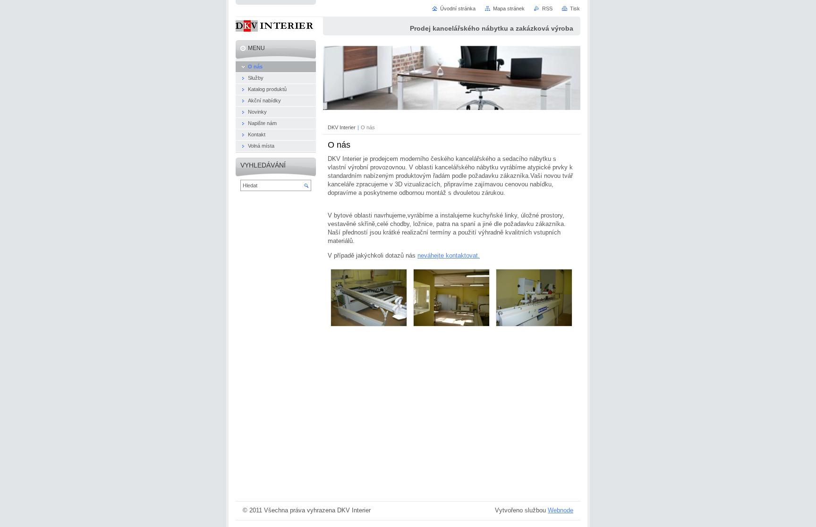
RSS (547, 8)
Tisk (575, 8)
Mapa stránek (509, 8)
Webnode (560, 510)
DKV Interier (342, 127)
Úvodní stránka (458, 8)
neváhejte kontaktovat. (448, 255)
